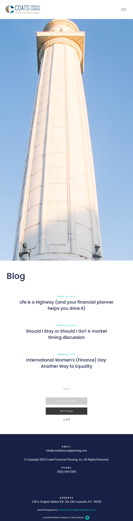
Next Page (66, 411)
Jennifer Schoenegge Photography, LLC (77, 510)
